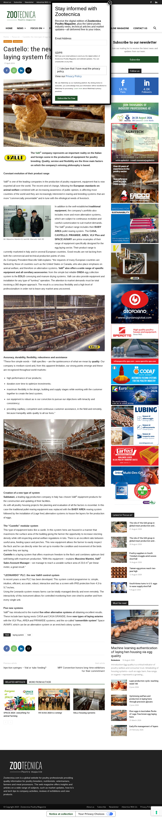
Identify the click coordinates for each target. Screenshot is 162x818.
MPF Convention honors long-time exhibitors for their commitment (81, 669)
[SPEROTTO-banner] (135, 362)
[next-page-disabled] (10, 722)
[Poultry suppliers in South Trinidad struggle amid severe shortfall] (119, 557)
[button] (155, 28)
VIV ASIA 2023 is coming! (50, 713)
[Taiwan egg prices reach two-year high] (119, 572)
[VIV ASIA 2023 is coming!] (54, 699)
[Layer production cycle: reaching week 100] (119, 685)
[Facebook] (151, 2)
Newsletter (29, 2)
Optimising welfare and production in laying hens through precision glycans (141, 699)
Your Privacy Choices (91, 813)
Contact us (140, 28)
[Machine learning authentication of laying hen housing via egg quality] (135, 627)
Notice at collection (61, 813)
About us (7, 2)
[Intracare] (135, 505)
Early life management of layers (143, 726)
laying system (18, 635)
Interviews (18, 41)
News (20, 28)
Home (9, 28)
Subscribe (18, 2)
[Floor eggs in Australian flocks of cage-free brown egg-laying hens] (119, 715)
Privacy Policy (146, 807)
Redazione (115, 660)
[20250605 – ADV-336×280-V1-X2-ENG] (135, 161)
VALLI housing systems (84, 713)
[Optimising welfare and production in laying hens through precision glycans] (119, 700)
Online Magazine (118, 28)
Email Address (63, 38)
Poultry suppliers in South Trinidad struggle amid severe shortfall (142, 556)
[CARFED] (135, 464)
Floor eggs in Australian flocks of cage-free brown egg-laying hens (143, 714)
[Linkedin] (156, 2)
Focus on (36, 28)
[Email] (28, 70)
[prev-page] (5, 722)
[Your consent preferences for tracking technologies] (156, 812)
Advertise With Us (44, 2)
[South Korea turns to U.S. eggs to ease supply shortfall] (119, 587)
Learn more (78, 88)
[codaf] (135, 383)
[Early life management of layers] (119, 730)
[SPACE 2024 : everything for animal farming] (19, 699)
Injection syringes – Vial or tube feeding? (24, 667)
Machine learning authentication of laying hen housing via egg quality (134, 652)
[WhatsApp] (14, 70)
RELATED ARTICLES (15, 682)
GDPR (58, 52)
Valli (37, 153)
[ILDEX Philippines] (135, 121)
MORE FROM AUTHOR (40, 682)
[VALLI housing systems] (89, 699)
